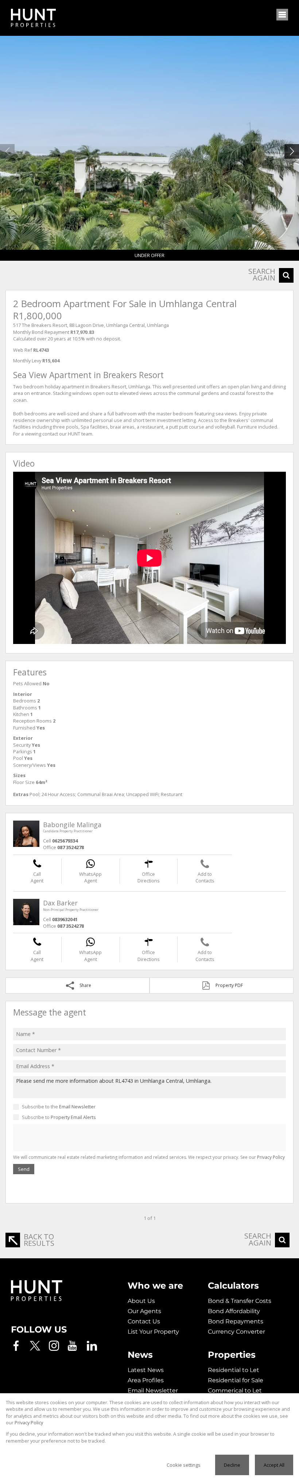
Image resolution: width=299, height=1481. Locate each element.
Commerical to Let (235, 1390)
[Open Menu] (282, 14)
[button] (291, 151)
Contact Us (144, 1321)
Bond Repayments (235, 1321)
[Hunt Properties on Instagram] (54, 1346)
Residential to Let (233, 1370)
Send (24, 1169)
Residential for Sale (235, 1380)
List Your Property (153, 1331)
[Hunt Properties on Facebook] (16, 1346)
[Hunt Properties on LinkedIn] (92, 1346)
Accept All (274, 1465)
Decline (232, 1465)
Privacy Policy (271, 1157)
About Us (141, 1300)
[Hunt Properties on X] (35, 1346)
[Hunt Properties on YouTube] (73, 1346)
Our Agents (144, 1311)
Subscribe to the (59, 1106)
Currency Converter (236, 1331)
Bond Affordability (234, 1311)
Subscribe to (59, 1117)
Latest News (146, 1370)
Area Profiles (146, 1380)
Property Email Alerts (73, 1117)
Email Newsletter (77, 1106)
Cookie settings (184, 1465)
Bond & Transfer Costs (239, 1300)
